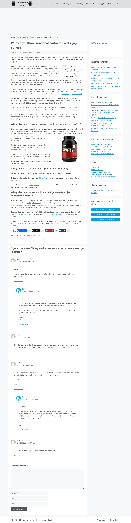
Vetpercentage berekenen (100, 172)
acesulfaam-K (77, 94)
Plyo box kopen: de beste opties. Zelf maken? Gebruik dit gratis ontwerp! (105, 105)
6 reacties (37, 52)
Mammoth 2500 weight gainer (102, 149)
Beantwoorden (18, 281)
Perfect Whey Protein (53, 214)
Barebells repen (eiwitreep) (101, 151)
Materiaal (90, 4)
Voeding (80, 4)
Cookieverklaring (113, 520)
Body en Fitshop (47, 134)
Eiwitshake (36, 235)
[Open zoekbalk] (117, 3)
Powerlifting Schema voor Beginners (104, 83)
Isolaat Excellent (22, 223)
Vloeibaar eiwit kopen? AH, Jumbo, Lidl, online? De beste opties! (105, 112)
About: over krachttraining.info (102, 190)
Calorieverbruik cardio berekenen (103, 177)
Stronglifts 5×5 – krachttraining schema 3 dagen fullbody (30, 240)
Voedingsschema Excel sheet (101, 174)
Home (13, 38)
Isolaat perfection (51, 207)
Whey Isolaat (25, 147)
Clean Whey (43, 178)
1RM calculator (96, 167)
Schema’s (55, 4)
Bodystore (60, 134)
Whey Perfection (34, 203)
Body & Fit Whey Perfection (101, 145)
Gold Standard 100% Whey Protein (103, 147)
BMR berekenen (97, 170)
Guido (24, 289)
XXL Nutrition (36, 134)
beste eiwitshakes (17, 163)
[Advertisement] (65, 22)
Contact (94, 193)
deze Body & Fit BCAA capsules (40, 414)
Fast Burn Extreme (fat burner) (102, 154)
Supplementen (105, 4)
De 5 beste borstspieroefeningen (23, 238)
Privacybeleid (101, 520)
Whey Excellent (60, 221)
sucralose (65, 94)
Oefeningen (66, 4)
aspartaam (29, 235)
